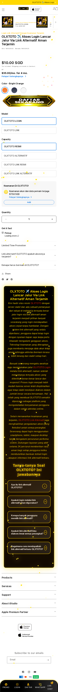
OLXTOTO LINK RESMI (15, 164)
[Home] (23, 8)
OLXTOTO (36, 303)
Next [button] (55, 2)
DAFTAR (28, 687)
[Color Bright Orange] (5, 90)
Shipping (15, 66)
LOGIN (17, 687)
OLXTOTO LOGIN (13, 121)
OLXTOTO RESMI (12, 146)
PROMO (6, 687)
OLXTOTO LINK (11, 130)
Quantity (6, 212)
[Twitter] (8, 280)
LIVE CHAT (49, 687)
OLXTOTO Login (41, 367)
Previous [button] (2, 2)
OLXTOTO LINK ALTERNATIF (18, 173)
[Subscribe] (48, 660)
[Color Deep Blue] (14, 90)
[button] (3, 9)
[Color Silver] (23, 90)
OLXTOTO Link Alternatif (31, 420)
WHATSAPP (40, 687)
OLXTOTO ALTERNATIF (15, 155)
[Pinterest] (12, 280)
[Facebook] (3, 280)
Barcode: (18, 48)
